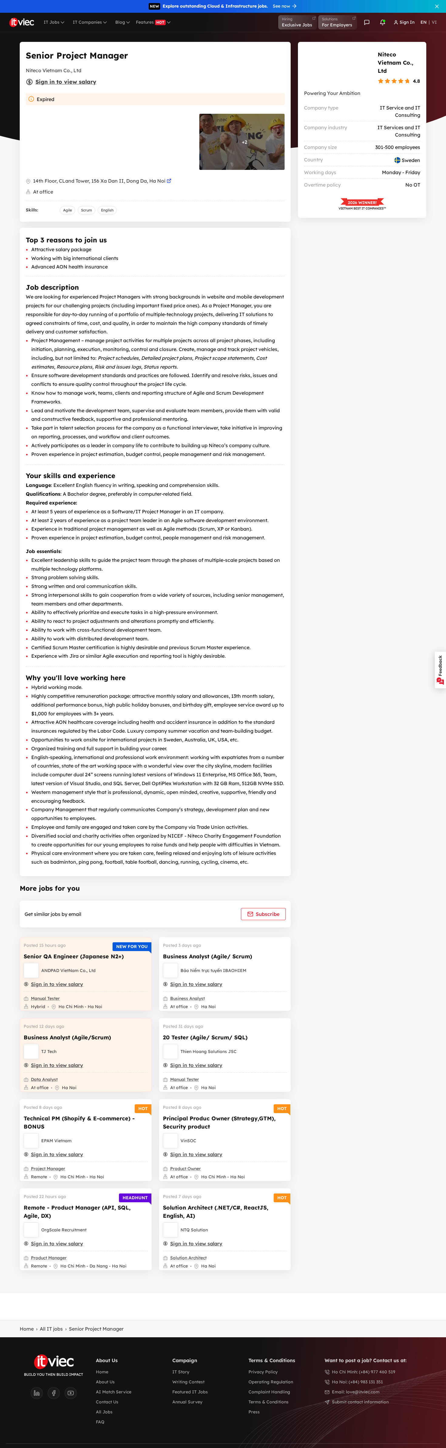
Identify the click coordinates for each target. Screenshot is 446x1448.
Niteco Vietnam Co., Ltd (395, 62)
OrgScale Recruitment (63, 1230)
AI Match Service (113, 1392)
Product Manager (49, 1258)
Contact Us (107, 1402)
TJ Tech (48, 1051)
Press (254, 1412)
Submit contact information (360, 1402)
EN (424, 22)
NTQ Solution (194, 1230)
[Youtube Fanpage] (71, 1395)
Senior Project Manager (96, 1329)
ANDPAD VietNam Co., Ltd (68, 970)
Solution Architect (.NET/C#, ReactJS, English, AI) (215, 1211)
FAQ (100, 1422)
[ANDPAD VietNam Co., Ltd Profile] (31, 970)
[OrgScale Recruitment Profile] (31, 1229)
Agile (67, 210)
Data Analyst (44, 1079)
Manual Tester (45, 998)
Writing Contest (188, 1382)
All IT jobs (51, 1329)
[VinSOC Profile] (170, 1140)
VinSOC (188, 1140)
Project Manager (48, 1168)
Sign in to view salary (65, 81)
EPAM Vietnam (56, 1140)
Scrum (86, 210)
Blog (120, 22)
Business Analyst (187, 998)
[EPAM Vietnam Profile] (31, 1140)
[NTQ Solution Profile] (170, 1229)
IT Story (180, 1372)
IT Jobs (51, 22)
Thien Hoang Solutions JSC (209, 1051)
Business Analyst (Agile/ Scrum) (207, 956)
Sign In (407, 22)
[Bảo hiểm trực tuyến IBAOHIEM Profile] (170, 970)
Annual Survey (187, 1402)
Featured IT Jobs (190, 1392)
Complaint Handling (269, 1392)
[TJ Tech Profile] (31, 1051)
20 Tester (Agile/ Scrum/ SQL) (205, 1037)
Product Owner (185, 1168)
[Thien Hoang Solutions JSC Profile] (170, 1051)
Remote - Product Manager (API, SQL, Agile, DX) (77, 1211)
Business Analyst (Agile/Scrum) (67, 1037)
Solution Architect (188, 1258)
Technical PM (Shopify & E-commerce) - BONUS (79, 1122)
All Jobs (104, 1412)
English (107, 210)
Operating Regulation (270, 1382)
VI (434, 22)
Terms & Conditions (268, 1402)
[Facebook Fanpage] (56, 1395)
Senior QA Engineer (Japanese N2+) (74, 956)
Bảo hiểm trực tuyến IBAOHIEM (213, 970)
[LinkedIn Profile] (39, 1395)
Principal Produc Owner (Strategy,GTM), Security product (219, 1122)
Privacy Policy (263, 1372)
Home (27, 1329)
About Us (105, 1382)
